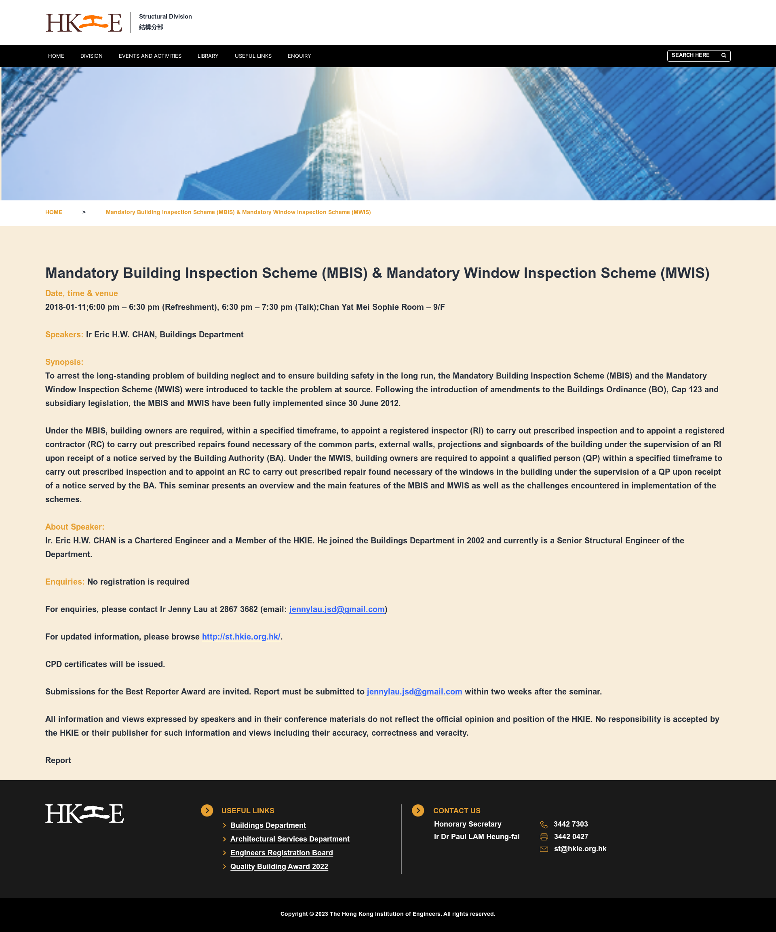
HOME (56, 56)
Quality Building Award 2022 (279, 867)
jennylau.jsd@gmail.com (337, 610)
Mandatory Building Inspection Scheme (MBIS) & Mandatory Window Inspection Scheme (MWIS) (238, 213)
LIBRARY (208, 56)
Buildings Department (268, 826)
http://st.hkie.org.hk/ (241, 637)
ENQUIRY (299, 56)
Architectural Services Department (290, 840)
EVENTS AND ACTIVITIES (150, 56)
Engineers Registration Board (281, 853)
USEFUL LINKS (253, 56)
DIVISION (91, 56)
